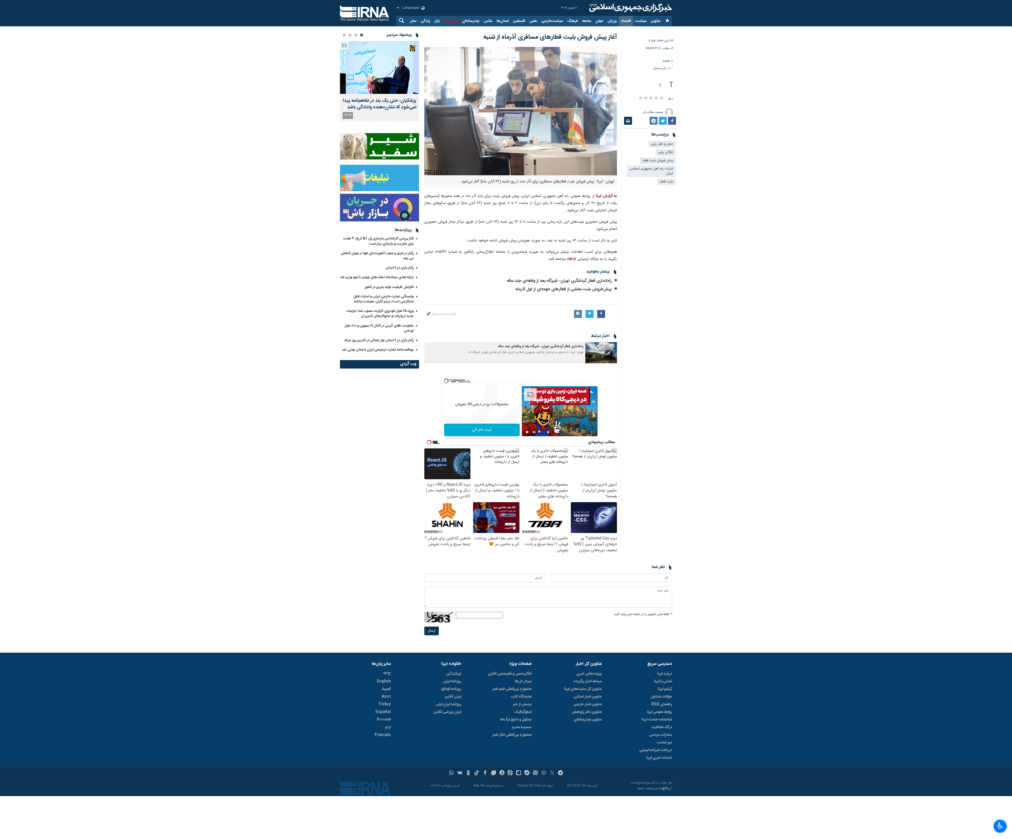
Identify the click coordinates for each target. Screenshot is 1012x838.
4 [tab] (344, 35)
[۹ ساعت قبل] (379, 67)
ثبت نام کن (482, 429)
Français (383, 735)
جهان (599, 21)
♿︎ (1000, 825)
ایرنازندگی (453, 674)
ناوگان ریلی (665, 152)
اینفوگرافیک (523, 712)
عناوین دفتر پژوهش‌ (587, 712)
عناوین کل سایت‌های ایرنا (583, 689)
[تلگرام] (560, 773)
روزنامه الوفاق (451, 689)
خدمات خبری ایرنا (659, 758)
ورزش (612, 21)
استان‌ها (503, 21)
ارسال (431, 631)
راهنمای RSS (661, 704)
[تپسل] (446, 381)
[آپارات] (535, 773)
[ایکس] (552, 773)
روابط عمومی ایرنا (659, 712)
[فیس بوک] (485, 773)
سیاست (640, 21)
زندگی (425, 21)
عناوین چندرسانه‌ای (588, 719)
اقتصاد (626, 21)
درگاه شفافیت (661, 727)
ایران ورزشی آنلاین (447, 712)
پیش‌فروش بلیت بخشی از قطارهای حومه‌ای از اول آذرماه (563, 289)
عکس (488, 21)
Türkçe (384, 704)
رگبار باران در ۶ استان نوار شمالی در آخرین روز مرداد (379, 340)
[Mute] (534, 432)
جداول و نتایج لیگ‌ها (516, 719)
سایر (413, 21)
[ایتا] (510, 773)
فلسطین (519, 21)
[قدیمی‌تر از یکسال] (601, 352)
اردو (388, 727)
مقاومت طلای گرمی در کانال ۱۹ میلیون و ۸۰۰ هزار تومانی (379, 328)
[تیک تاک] (476, 773)
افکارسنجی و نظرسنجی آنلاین (510, 674)
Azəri (386, 697)
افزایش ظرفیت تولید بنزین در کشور (389, 287)
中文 (387, 674)
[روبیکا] (543, 773)
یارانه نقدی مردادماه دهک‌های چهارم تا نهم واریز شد (377, 277)
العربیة (386, 689)
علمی (533, 21)
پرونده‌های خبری (589, 674)
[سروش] (501, 773)
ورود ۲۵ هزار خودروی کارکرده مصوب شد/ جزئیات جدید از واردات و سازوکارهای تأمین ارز (380, 313)
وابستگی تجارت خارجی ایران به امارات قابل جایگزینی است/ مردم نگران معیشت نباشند (383, 299)
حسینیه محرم (522, 727)
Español (383, 712)
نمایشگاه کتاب (521, 697)
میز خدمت (664, 742)
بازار (437, 21)
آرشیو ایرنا (665, 689)
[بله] (527, 773)
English (384, 681)
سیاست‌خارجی (552, 21)
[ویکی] (459, 773)
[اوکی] (468, 773)
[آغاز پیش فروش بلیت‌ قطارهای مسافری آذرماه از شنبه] (520, 111)
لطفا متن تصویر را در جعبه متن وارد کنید (643, 614)
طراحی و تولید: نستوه (650, 788)
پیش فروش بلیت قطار (658, 160)
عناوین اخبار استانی (588, 697)
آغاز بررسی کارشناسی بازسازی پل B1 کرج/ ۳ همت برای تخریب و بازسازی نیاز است (378, 241)
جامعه (586, 21)
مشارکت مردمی (660, 735)
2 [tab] (355, 35)
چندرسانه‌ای (470, 21)
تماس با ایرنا (663, 681)
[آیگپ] (518, 773)
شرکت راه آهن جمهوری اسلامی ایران (651, 171)
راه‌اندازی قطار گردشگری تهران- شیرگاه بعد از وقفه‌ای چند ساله (559, 280)
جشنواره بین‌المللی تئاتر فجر (512, 735)
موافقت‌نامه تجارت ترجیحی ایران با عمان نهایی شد (378, 350)
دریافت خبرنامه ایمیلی (655, 750)
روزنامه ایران (452, 681)
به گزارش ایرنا (606, 196)
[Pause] (527, 432)
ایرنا (630, 8)
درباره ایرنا (664, 674)
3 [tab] (350, 35)
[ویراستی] (493, 773)
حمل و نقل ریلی (662, 144)
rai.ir (571, 259)
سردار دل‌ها (523, 681)
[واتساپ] (451, 773)
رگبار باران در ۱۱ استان (400, 268)
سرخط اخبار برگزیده (587, 681)
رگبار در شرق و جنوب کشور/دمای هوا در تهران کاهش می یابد (377, 255)
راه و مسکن (659, 68)
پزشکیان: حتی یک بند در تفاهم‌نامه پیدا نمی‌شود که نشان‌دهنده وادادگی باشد (379, 104)
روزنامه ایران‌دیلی (448, 704)
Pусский (384, 719)
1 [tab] (361, 35)
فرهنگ (572, 21)
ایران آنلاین (453, 697)
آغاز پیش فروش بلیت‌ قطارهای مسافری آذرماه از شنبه (549, 37)
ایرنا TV (449, 21)
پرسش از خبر (522, 704)
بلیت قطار (666, 182)
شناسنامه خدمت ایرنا (657, 719)
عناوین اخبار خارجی (587, 704)
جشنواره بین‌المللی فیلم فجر (512, 689)
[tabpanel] (379, 81)
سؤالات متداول (661, 697)
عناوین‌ (655, 21)
